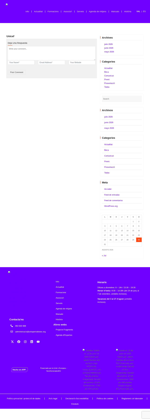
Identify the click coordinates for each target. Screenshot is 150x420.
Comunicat (109, 76)
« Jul (104, 255)
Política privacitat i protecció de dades (23, 398)
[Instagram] (25, 342)
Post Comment (16, 72)
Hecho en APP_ (20, 370)
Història (127, 11)
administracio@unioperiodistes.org (30, 332)
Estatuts (75, 404)
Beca (106, 72)
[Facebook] (19, 342)
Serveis (80, 11)
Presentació (109, 83)
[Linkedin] (32, 342)
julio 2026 (108, 44)
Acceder (108, 189)
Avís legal (53, 398)
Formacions (53, 11)
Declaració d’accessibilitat (77, 398)
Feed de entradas (112, 195)
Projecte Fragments (64, 330)
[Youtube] (38, 342)
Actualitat (38, 11)
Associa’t (68, 11)
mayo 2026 (109, 52)
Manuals (115, 11)
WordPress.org (111, 206)
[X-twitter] (12, 342)
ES (144, 11)
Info (27, 11)
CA (140, 11)
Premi (106, 79)
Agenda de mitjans (97, 11)
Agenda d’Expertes (64, 335)
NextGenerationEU (53, 371)
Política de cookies (105, 398)
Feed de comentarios (113, 200)
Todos (106, 87)
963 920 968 (20, 326)
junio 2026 (108, 48)
